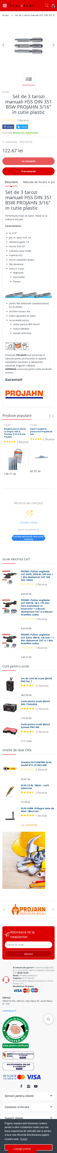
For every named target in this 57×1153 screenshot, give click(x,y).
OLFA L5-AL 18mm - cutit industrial (35, 787)
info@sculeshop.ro (28, 975)
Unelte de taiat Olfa (16, 750)
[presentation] (49, 416)
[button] (48, 1019)
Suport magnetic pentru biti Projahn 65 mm (41, 432)
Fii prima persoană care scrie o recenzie (28, 538)
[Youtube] (36, 1086)
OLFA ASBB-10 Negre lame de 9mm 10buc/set (37, 810)
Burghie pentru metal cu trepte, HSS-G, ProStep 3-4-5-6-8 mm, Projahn (15, 433)
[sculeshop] (22, 6)
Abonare (28, 953)
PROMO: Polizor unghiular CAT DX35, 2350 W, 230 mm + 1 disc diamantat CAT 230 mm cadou (37, 576)
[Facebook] (21, 1086)
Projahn (5, 92)
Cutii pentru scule (15, 666)
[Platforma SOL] (18, 1066)
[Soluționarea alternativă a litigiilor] (18, 1054)
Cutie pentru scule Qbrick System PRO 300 (35, 726)
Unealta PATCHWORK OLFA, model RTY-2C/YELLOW (36, 764)
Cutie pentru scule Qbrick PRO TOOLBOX (35, 703)
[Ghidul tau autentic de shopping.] (9, 1010)
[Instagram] (28, 1086)
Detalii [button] (23, 1139)
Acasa (5, 15)
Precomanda (28, 171)
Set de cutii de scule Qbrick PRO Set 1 (36, 680)
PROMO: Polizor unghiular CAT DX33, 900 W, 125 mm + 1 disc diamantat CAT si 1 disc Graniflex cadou (37, 639)
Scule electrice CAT (16, 559)
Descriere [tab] (11, 182)
